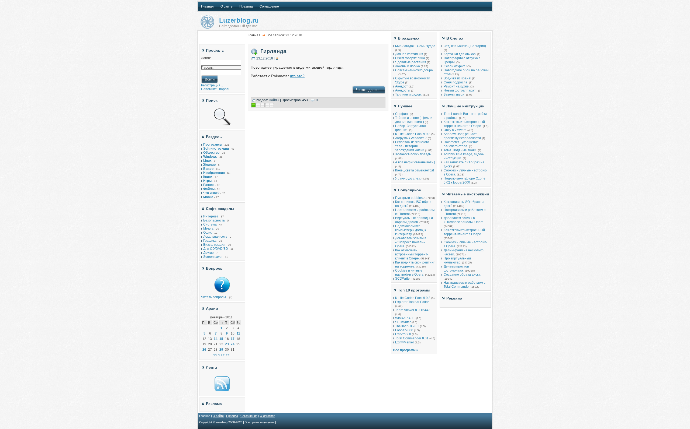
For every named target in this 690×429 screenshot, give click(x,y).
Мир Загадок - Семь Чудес (415, 46)
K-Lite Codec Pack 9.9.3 (412, 134)
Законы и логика (407, 66)
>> (228, 355)
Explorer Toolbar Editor (412, 302)
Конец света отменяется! (414, 170)
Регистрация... (212, 85)
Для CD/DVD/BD (215, 249)
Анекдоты (402, 90)
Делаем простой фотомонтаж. (456, 268)
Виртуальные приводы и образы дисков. (414, 220)
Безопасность (214, 220)
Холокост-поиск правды (413, 154)
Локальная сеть (215, 236)
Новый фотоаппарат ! (460, 90)
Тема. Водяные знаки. (460, 150)
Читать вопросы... (214, 297)
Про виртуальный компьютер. (457, 260)
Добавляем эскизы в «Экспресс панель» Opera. (410, 242)
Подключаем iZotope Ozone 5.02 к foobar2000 (464, 180)
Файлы (274, 100)
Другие (208, 253)
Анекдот (401, 86)
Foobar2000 (404, 330)
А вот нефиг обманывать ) (415, 162)
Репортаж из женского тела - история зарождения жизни (412, 146)
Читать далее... (369, 90)
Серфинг (402, 114)
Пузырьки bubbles (409, 198)
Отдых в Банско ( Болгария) (465, 46)
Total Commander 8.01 (412, 338)
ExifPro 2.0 (403, 334)
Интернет (210, 216)
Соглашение (248, 415)
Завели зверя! (454, 94)
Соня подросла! (456, 82)
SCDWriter (403, 278)
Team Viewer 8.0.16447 (412, 310)
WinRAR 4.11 (405, 318)
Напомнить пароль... (217, 89)
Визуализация (214, 245)
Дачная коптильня (409, 54)
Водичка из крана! (457, 78)
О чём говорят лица (410, 58)
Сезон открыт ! (455, 66)
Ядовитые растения (410, 62)
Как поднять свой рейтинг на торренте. (414, 264)
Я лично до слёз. (408, 178)
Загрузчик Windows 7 (411, 138)
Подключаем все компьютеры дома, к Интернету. (410, 230)
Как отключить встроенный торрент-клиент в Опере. (411, 254)
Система (210, 224)
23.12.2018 (264, 58)
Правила (232, 415)
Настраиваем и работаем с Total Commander (464, 285)
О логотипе (267, 415)
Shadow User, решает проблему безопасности (462, 136)
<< (215, 355)
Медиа (208, 228)
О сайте (218, 415)
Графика (209, 240)
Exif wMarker (404, 342)
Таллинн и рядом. (408, 94)
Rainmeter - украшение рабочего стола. (461, 144)
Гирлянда (273, 51)
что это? (297, 76)
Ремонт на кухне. (457, 86)
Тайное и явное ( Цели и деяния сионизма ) (413, 120)
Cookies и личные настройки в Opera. (409, 272)
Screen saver (213, 257)
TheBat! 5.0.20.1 (407, 326)
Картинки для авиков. (460, 54)
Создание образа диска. (462, 274)
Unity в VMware (455, 130)
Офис (207, 232)
